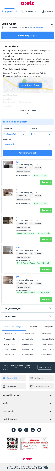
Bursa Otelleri (27, 355)
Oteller (11, 11)
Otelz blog (38, 378)
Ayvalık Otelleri (10, 349)
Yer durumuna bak (27, 153)
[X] (26, 430)
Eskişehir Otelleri (29, 349)
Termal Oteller (29, 11)
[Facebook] (14, 430)
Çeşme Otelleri (28, 334)
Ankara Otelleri (28, 339)
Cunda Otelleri (47, 344)
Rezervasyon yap (27, 35)
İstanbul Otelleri (10, 334)
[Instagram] (20, 430)
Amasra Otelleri (47, 349)
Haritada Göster (31, 85)
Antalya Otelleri (10, 339)
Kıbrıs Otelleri (46, 355)
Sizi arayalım (11, 386)
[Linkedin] (33, 430)
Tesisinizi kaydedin (44, 367)
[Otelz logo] (27, 4)
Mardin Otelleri (28, 344)
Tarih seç (46, 182)
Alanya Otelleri (9, 344)
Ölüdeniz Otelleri (48, 339)
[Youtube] (39, 430)
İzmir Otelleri (9, 355)
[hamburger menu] (51, 4)
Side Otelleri (46, 334)
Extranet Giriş (12, 378)
